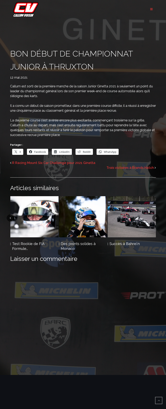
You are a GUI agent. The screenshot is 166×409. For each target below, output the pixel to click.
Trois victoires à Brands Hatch (130, 168)
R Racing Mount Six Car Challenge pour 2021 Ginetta (53, 163)
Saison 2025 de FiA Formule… (126, 246)
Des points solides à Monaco (29, 246)
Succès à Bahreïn (76, 244)
